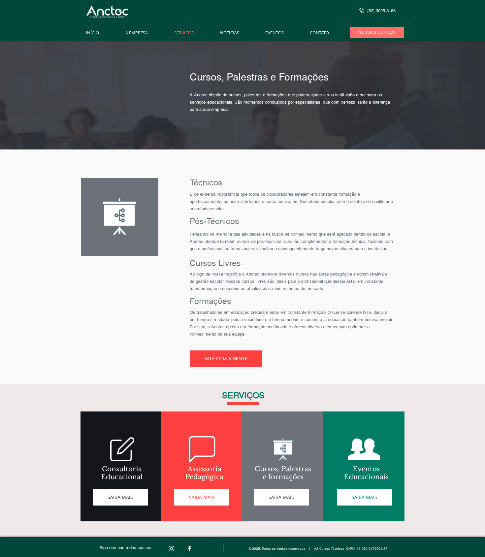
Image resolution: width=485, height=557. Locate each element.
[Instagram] (171, 548)
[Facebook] (189, 548)
